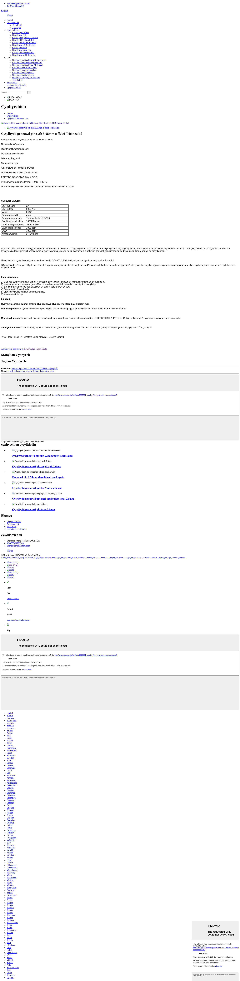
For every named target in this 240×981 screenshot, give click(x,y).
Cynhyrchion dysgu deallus (24, 70)
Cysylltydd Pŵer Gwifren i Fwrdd (142, 557)
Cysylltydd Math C (117, 557)
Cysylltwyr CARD (20, 32)
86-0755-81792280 (15, 6)
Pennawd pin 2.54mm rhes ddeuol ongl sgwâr (38, 477)
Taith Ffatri (17, 25)
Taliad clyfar (17, 80)
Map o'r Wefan (26, 557)
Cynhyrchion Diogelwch (23, 72)
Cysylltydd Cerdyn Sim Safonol (71, 557)
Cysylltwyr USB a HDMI (23, 45)
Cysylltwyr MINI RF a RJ (23, 55)
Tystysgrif (16, 27)
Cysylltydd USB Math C (97, 557)
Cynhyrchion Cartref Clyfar (24, 67)
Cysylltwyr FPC (19, 35)
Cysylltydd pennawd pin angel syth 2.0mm (36, 466)
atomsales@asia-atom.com (18, 3)
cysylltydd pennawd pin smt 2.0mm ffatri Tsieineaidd (31, 371)
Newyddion (12, 82)
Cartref (10, 20)
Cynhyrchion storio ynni (23, 75)
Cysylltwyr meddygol (21, 50)
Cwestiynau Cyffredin (16, 85)
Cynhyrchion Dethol (10, 557)
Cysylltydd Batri (19, 47)
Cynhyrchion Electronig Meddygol (27, 65)
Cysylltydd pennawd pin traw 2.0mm (33, 509)
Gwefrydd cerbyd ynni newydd (26, 77)
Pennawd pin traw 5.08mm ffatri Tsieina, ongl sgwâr (35, 368)
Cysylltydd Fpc (164, 557)
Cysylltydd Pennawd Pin (23, 52)
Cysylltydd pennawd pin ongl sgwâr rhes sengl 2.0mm (43, 498)
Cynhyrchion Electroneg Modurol (27, 62)
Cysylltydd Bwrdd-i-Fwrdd (24, 42)
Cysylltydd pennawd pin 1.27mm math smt (37, 487)
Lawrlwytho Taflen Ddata (35, 349)
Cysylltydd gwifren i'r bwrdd (25, 37)
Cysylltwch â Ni (14, 87)
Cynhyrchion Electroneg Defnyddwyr (29, 60)
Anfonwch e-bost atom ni (12, 349)
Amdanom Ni (13, 22)
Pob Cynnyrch (178, 557)
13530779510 (13, 598)
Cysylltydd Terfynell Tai (23, 40)
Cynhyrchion (12, 30)
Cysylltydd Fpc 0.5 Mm (44, 557)
